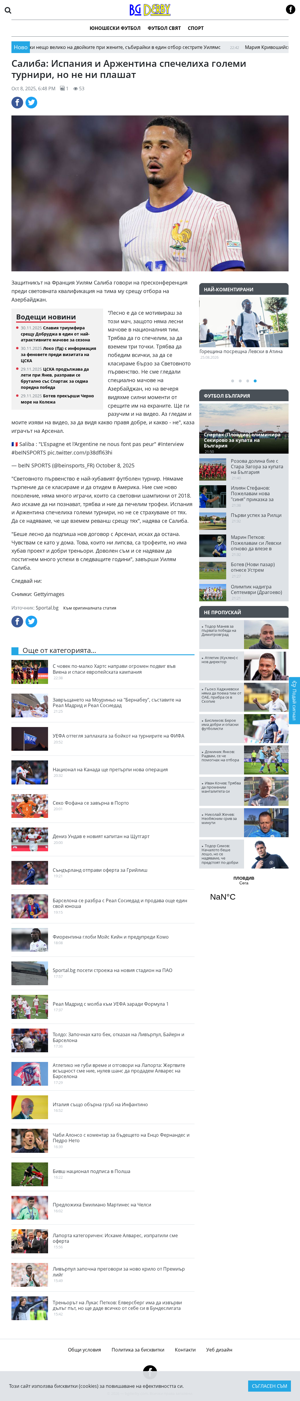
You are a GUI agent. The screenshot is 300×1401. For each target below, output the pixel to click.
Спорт (196, 28)
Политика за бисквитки (138, 1349)
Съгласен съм (269, 1386)
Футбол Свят (164, 28)
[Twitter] (31, 102)
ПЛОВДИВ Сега (244, 892)
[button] (8, 10)
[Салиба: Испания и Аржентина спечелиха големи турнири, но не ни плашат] (150, 193)
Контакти (185, 1349)
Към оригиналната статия (89, 608)
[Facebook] (17, 102)
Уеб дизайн (219, 1349)
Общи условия (84, 1349)
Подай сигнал (294, 704)
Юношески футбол (115, 28)
